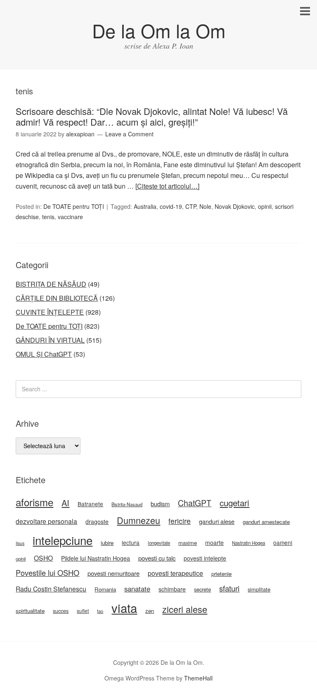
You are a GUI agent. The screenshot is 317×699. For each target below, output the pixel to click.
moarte (214, 542)
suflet (83, 610)
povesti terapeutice (175, 573)
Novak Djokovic (235, 206)
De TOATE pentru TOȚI (73, 206)
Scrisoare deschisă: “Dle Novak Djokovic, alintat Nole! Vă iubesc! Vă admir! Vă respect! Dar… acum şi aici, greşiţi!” (152, 116)
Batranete (90, 504)
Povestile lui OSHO (47, 572)
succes (61, 611)
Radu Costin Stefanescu (51, 589)
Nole (205, 206)
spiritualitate (30, 611)
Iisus (20, 543)
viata (124, 607)
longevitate (159, 543)
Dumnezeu (138, 520)
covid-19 (171, 206)
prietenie (221, 573)
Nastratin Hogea (248, 543)
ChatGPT (194, 503)
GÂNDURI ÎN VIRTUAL (50, 340)
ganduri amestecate (266, 522)
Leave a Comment (129, 134)
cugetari (234, 502)
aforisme (34, 502)
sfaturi (229, 588)
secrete (202, 589)
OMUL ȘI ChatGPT (44, 354)
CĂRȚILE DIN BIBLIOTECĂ (57, 298)
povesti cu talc (156, 558)
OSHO (43, 557)
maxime (187, 543)
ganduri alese (216, 521)
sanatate (137, 589)
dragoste (97, 521)
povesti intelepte (205, 558)
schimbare (172, 589)
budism (160, 503)
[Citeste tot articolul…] (167, 186)
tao (100, 611)
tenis (48, 217)
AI (65, 503)
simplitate (259, 589)
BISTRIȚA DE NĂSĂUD (51, 284)
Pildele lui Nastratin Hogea (95, 558)
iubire (107, 543)
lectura (131, 542)
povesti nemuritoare (114, 573)
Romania (105, 589)
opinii (265, 206)
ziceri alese (184, 609)
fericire (179, 521)
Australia (145, 206)
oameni (282, 542)
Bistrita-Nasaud (126, 504)
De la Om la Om (158, 30)
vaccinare (70, 217)
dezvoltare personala (46, 521)
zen (149, 611)
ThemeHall (198, 678)
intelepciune (62, 540)
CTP (190, 206)
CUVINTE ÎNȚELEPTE (50, 312)
